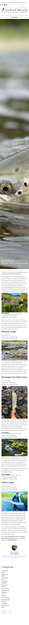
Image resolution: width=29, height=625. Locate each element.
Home (3, 272)
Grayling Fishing (5, 597)
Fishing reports (5, 590)
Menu (15, 17)
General (3, 595)
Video (25, 2)
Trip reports (4, 603)
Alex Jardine (17, 538)
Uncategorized (5, 605)
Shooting (3, 601)
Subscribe (3, 2)
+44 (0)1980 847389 (11, 2)
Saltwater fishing (5, 599)
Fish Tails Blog (11, 272)
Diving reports (5, 588)
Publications (20, 2)
